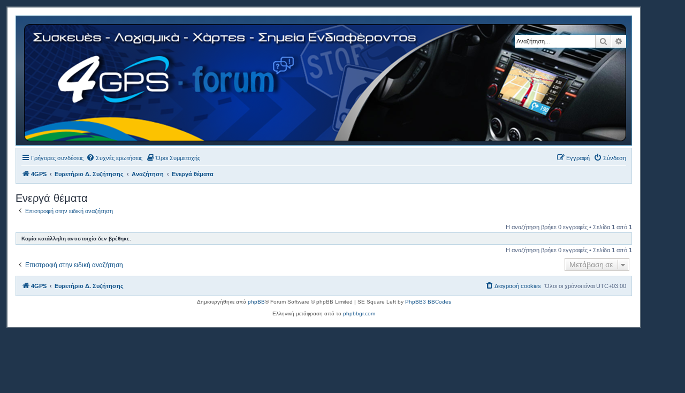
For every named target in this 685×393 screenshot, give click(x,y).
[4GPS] (326, 80)
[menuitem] (114, 158)
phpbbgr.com (359, 313)
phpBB (256, 302)
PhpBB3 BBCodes (428, 302)
